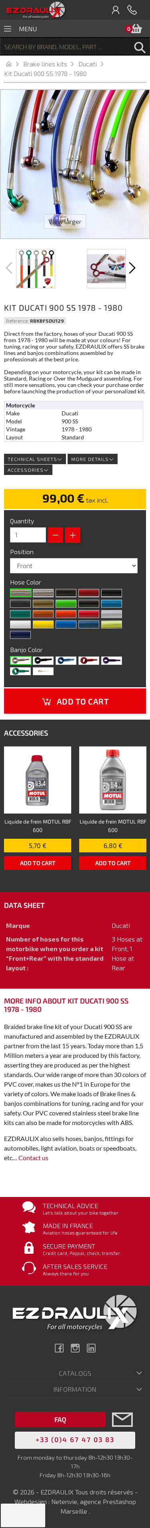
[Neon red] (89, 592)
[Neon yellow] (112, 624)
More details (90, 459)
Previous (10, 268)
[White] (20, 624)
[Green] (20, 671)
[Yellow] (43, 624)
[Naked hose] (21, 592)
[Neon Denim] (89, 624)
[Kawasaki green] (66, 603)
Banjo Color (27, 649)
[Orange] (66, 614)
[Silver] (112, 614)
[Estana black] (20, 603)
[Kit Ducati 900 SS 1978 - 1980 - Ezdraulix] (35, 268)
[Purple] (112, 660)
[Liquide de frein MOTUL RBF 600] (37, 780)
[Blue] (66, 660)
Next (131, 268)
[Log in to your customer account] (116, 10)
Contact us (33, 1157)
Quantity (22, 521)
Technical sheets (32, 459)
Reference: (17, 320)
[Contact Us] (122, 1431)
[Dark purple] (20, 634)
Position (22, 551)
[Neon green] (20, 614)
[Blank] (21, 660)
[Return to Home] (13, 64)
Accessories (26, 470)
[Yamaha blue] (66, 624)
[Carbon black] (66, 592)
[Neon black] (89, 603)
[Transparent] (43, 592)
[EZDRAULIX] (36, 10)
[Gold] (43, 603)
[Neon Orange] (43, 614)
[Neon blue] (112, 603)
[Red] (89, 614)
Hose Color (26, 582)
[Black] (112, 592)
